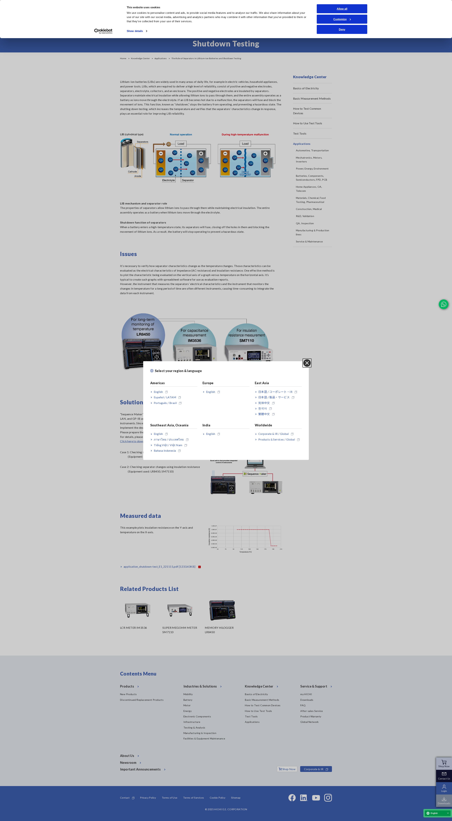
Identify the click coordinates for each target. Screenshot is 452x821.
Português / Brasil (165, 402)
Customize (340, 19)
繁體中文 (264, 414)
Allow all (342, 8)
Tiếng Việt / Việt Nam (168, 445)
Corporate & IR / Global (273, 433)
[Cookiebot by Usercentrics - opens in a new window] (103, 31)
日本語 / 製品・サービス (274, 397)
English (158, 391)
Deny (342, 29)
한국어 (262, 408)
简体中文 (264, 402)
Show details (135, 30)
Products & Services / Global (276, 439)
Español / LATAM (165, 397)
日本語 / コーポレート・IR (275, 391)
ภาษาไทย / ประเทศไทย (169, 439)
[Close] (307, 363)
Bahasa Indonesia (165, 450)
